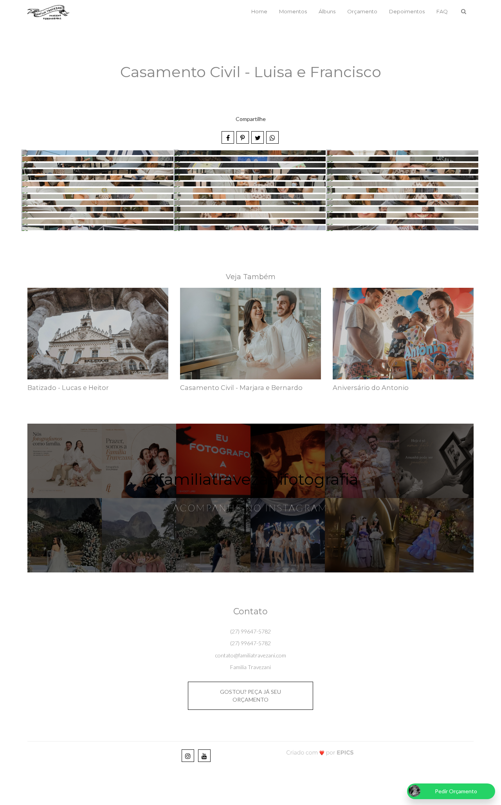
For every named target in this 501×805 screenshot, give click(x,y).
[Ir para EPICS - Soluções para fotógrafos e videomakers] (320, 752)
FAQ (442, 11)
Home (259, 11)
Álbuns (327, 11)
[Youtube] (204, 755)
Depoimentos (407, 11)
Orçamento (362, 11)
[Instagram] (188, 755)
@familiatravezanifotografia (250, 479)
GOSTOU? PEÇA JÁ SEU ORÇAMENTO (250, 695)
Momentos (293, 11)
